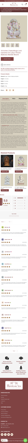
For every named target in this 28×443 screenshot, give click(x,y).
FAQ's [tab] (13, 98)
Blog (2, 403)
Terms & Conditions (4, 411)
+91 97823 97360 (5, 425)
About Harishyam (4, 395)
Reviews (2, 397)
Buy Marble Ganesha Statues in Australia (12, 8)
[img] (5, 203)
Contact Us (3, 401)
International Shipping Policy (6, 417)
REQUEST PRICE (7, 59)
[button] (20, 198)
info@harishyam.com (6, 427)
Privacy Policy (3, 409)
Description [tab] (5, 98)
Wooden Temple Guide (5, 399)
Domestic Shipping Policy (5, 415)
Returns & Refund (4, 413)
